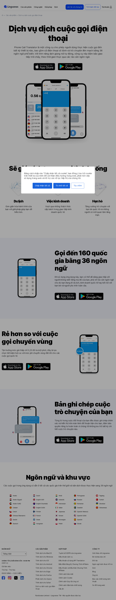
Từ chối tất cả (62, 185)
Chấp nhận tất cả (42, 185)
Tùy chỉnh (78, 185)
